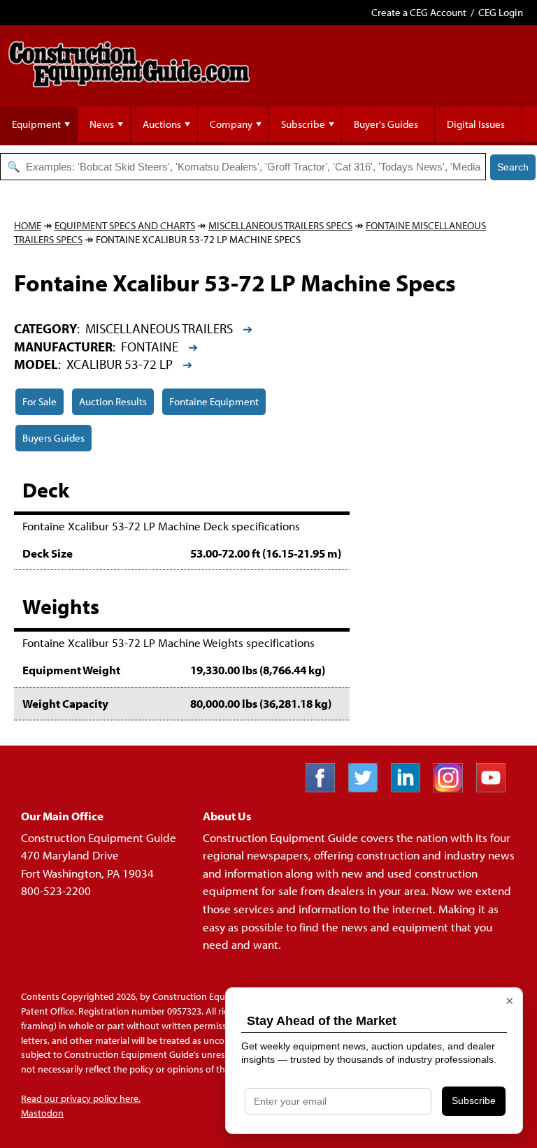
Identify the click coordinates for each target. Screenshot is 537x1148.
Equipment (36, 124)
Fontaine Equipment (214, 401)
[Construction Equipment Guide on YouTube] (496, 787)
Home (27, 225)
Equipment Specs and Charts (125, 225)
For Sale (39, 401)
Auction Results (113, 401)
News (102, 124)
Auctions (162, 124)
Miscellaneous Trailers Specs (280, 225)
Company (231, 124)
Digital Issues (476, 124)
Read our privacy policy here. (81, 1098)
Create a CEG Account (418, 12)
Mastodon (42, 1113)
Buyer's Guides (386, 124)
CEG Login (500, 12)
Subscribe (303, 124)
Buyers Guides (53, 437)
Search (513, 167)
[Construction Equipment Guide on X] (368, 787)
